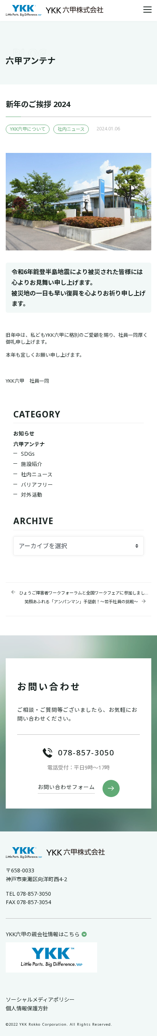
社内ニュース (71, 129)
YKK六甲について (27, 129)
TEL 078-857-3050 (28, 893)
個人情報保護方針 (27, 1008)
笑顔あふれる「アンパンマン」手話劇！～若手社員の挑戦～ (81, 601)
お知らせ (24, 433)
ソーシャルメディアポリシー (40, 999)
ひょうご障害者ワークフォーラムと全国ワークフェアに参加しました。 (85, 592)
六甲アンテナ (29, 444)
